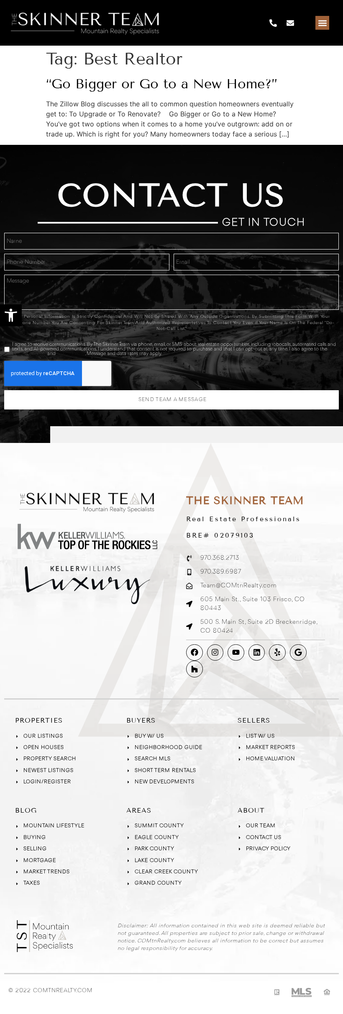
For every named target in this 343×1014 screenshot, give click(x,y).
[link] (11, 315)
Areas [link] (138, 810)
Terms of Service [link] (29, 353)
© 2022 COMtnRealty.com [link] (50, 990)
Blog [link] (26, 810)
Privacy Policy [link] (71, 353)
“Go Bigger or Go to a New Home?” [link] (161, 84)
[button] (322, 23)
